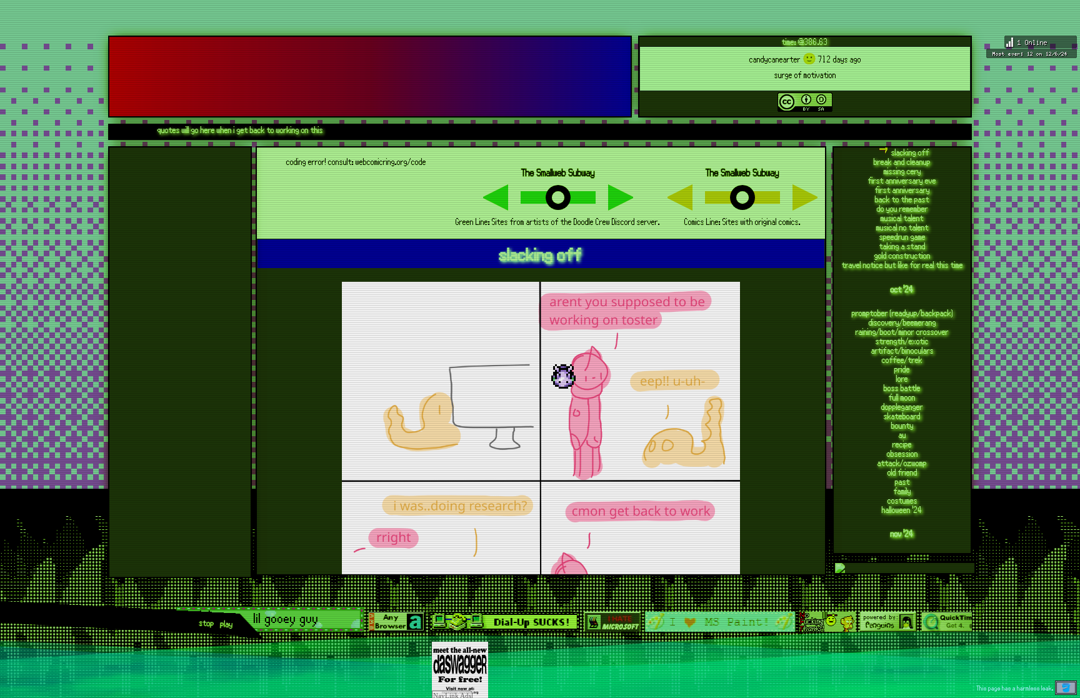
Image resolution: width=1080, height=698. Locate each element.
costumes (903, 500)
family (902, 491)
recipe (902, 444)
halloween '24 (902, 509)
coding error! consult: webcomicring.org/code (356, 161)
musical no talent (902, 227)
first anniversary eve (902, 180)
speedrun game (902, 236)
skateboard (902, 416)
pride (902, 369)
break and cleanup (902, 161)
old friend (903, 472)
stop (206, 623)
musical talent (902, 217)
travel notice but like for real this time (902, 264)
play (226, 624)
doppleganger (902, 406)
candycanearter (775, 59)
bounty (902, 425)
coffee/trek (902, 359)
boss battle (902, 387)
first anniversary (902, 189)
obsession (902, 453)
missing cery (902, 171)
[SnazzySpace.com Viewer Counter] (1031, 48)
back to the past (902, 199)
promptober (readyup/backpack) (902, 312)
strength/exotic (902, 341)
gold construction (902, 255)
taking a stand (902, 246)
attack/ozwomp (902, 462)
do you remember (902, 208)
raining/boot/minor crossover (902, 331)
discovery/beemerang (902, 322)
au (902, 434)
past (902, 481)
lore (902, 378)
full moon (902, 397)
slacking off (910, 152)
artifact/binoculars (902, 350)
